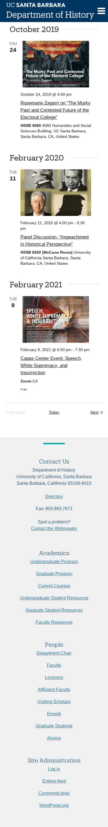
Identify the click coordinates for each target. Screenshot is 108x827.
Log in (54, 769)
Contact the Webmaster (54, 528)
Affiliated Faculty (54, 689)
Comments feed (54, 793)
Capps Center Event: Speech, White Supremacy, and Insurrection (51, 365)
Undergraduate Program (54, 561)
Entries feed (54, 781)
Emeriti (54, 713)
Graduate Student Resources (54, 610)
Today (54, 412)
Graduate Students (54, 726)
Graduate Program (54, 573)
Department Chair (54, 653)
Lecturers (54, 677)
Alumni (54, 738)
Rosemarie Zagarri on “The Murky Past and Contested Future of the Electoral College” (55, 110)
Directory (54, 496)
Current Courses (54, 586)
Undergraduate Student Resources (54, 598)
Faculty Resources (54, 622)
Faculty (54, 665)
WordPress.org (54, 805)
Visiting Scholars (54, 701)
